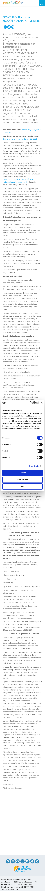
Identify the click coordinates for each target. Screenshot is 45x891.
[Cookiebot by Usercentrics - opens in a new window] (30, 402)
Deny (22, 486)
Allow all (22, 473)
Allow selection (22, 479)
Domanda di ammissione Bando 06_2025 (20, 139)
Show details (34, 466)
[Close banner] (42, 402)
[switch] (40, 444)
